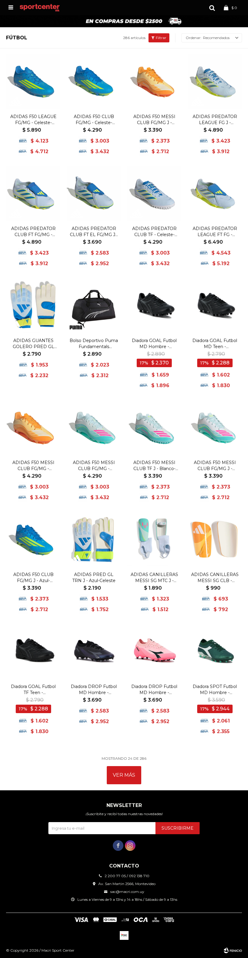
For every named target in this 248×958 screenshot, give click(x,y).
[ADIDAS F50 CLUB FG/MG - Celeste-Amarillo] (94, 81)
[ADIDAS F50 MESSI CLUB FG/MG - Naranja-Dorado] (33, 427)
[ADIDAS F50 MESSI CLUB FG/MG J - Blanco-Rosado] (215, 427)
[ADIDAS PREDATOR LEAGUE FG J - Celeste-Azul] (215, 81)
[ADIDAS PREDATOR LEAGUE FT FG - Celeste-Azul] (215, 193)
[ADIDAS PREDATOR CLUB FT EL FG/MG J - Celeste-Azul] (94, 193)
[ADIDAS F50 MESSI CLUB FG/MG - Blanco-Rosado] (94, 427)
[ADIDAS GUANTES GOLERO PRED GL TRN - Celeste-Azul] (33, 305)
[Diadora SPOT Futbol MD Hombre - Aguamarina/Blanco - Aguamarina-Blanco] (215, 651)
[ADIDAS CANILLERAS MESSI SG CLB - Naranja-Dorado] (215, 539)
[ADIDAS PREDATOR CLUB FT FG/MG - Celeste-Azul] (33, 193)
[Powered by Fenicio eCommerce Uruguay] (233, 950)
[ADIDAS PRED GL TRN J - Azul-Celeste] (94, 539)
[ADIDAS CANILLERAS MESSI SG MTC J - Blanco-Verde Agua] (154, 539)
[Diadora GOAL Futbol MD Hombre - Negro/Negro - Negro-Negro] (154, 305)
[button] (212, 7)
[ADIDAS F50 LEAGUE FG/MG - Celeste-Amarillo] (33, 81)
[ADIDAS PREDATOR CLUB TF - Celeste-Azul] (154, 193)
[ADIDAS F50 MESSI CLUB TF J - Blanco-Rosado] (154, 427)
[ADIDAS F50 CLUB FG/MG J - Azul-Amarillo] (33, 539)
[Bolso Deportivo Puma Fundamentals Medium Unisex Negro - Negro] (94, 305)
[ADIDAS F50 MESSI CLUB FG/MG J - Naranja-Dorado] (154, 81)
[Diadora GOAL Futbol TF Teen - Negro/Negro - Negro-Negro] (33, 651)
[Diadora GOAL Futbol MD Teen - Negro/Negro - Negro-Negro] (215, 305)
